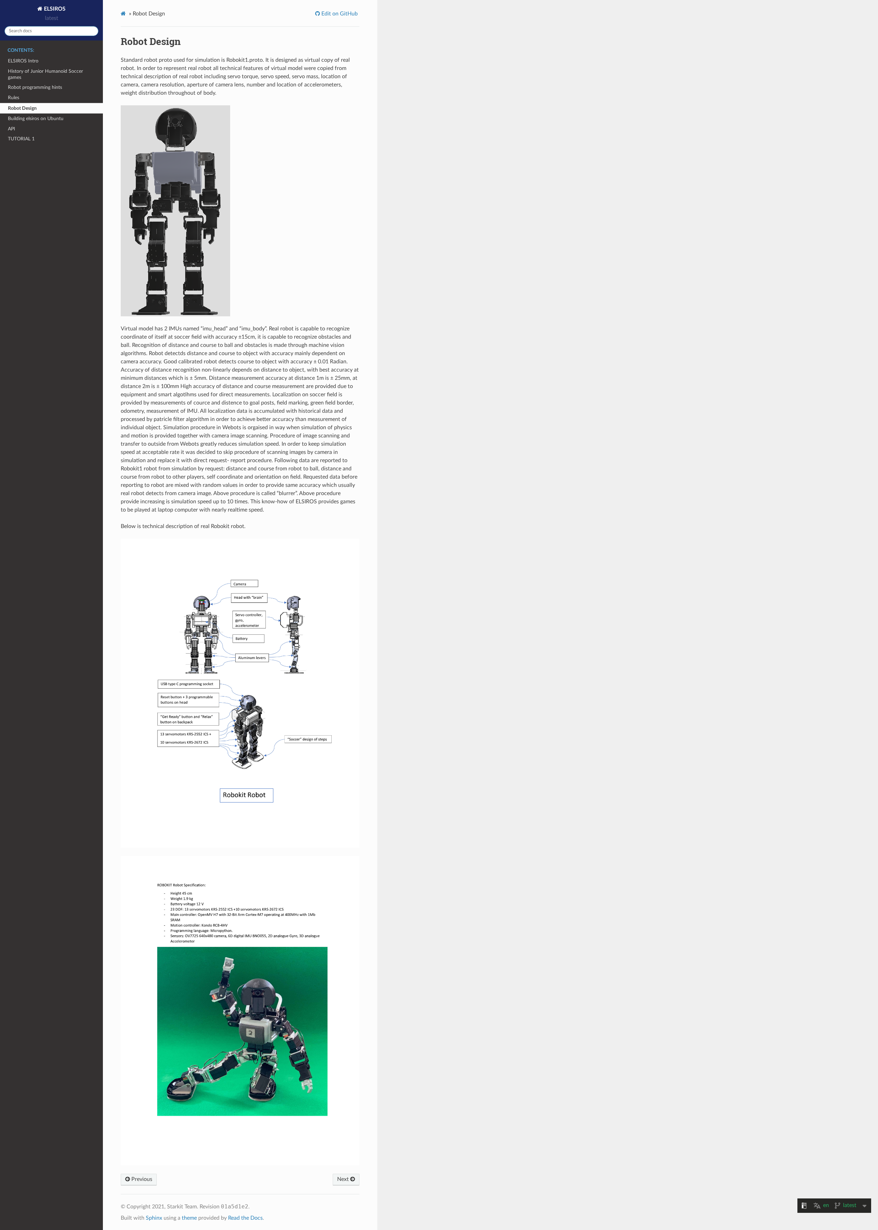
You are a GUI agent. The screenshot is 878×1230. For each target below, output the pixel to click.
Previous (141, 1179)
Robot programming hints (35, 87)
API (11, 128)
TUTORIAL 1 (21, 138)
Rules (13, 97)
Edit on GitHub (339, 13)
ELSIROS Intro (23, 60)
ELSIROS (54, 9)
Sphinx (154, 1218)
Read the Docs (245, 1218)
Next (343, 1179)
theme (189, 1218)
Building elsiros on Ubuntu (35, 118)
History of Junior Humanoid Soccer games (45, 74)
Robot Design (22, 108)
